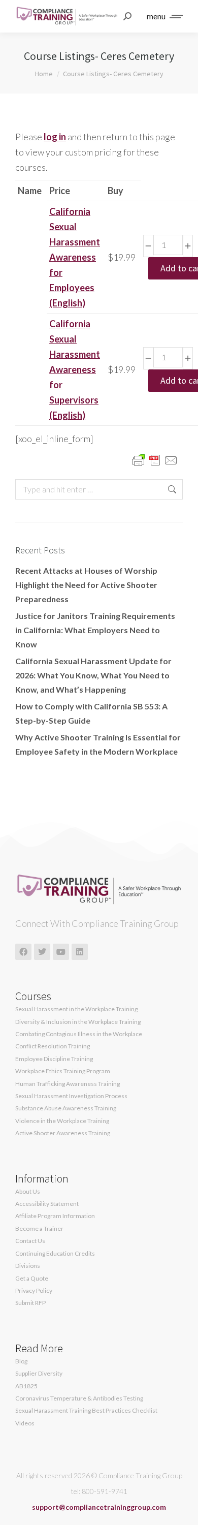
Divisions (27, 1265)
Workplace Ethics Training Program (62, 1071)
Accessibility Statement (47, 1203)
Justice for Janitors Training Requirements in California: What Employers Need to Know (95, 630)
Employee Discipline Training (54, 1059)
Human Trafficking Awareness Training (67, 1083)
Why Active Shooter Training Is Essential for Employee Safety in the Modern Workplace (98, 744)
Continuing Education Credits (55, 1253)
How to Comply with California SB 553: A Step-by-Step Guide (91, 713)
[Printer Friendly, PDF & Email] (155, 459)
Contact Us (30, 1240)
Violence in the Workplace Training (62, 1121)
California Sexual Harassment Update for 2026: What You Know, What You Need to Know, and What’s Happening (93, 675)
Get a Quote (31, 1278)
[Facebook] (23, 952)
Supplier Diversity (38, 1373)
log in (55, 136)
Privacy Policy (33, 1290)
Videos (25, 1423)
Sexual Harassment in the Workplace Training (76, 1009)
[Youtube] (61, 952)
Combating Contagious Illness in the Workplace (78, 1034)
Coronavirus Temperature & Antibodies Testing (79, 1398)
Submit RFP (30, 1302)
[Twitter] (42, 952)
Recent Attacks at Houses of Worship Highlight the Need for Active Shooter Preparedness (86, 585)
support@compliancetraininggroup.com (99, 1507)
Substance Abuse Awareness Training (65, 1108)
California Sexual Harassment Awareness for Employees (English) (74, 257)
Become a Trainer (39, 1228)
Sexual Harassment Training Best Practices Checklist (86, 1410)
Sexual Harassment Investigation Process (71, 1096)
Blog (21, 1361)
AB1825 (26, 1386)
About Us (27, 1191)
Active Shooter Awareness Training (62, 1133)
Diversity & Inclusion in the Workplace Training (78, 1021)
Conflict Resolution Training (52, 1046)
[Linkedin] (80, 952)
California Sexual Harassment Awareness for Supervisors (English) (74, 369)
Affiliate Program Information (55, 1216)
